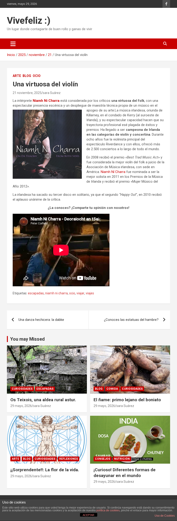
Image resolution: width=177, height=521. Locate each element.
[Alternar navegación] (13, 43)
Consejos (102, 458)
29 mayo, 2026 (21, 406)
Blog (27, 76)
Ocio (37, 76)
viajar (80, 293)
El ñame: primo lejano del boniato (127, 399)
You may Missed (27, 339)
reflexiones (68, 458)
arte (17, 76)
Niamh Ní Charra (113, 172)
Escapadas (44, 388)
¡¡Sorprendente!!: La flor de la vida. (44, 469)
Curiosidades (22, 388)
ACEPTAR (88, 515)
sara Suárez (52, 93)
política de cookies (108, 510)
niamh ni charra (56, 293)
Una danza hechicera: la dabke (41, 320)
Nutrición (122, 458)
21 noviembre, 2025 (27, 93)
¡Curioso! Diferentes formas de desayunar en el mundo (125, 472)
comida (112, 388)
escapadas (36, 293)
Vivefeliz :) (28, 20)
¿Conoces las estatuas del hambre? (131, 320)
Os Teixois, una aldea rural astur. (43, 399)
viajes (90, 293)
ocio (72, 293)
